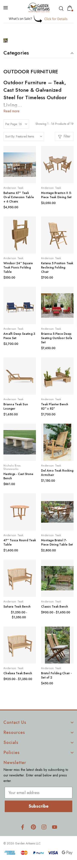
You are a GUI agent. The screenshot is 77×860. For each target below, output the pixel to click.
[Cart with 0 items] (70, 8)
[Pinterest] (33, 827)
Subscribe (38, 806)
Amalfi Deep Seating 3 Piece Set (19, 336)
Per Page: (11, 124)
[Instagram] (44, 827)
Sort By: (10, 136)
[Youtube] (54, 827)
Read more (11, 111)
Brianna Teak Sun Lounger (15, 406)
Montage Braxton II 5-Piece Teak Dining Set (56, 195)
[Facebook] (22, 827)
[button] (38, 19)
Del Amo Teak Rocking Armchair (57, 472)
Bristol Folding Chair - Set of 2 (56, 675)
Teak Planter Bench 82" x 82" (54, 406)
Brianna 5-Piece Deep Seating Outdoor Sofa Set (56, 338)
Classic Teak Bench (54, 606)
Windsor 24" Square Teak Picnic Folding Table (18, 267)
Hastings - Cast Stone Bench (18, 476)
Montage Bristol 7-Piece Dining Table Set (57, 542)
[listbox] (29, 136)
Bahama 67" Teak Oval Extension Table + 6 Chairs (18, 197)
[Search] (62, 8)
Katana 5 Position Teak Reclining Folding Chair (57, 267)
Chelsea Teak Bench (17, 673)
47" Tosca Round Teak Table (19, 542)
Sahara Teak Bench (17, 606)
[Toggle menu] (6, 7)
